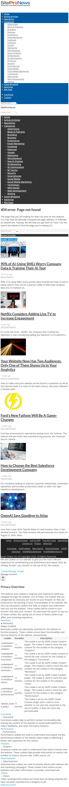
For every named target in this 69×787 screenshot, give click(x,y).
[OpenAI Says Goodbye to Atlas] (13, 509)
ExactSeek (12, 548)
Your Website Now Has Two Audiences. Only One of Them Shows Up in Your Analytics (31, 365)
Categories (9, 21)
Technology (12, 74)
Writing (10, 81)
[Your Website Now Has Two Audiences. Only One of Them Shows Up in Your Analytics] (13, 354)
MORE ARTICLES (9, 239)
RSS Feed (8, 89)
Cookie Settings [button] (8, 571)
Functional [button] (6, 714)
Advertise (8, 87)
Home (7, 14)
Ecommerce (12, 34)
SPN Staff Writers (8, 327)
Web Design (12, 76)
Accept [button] (20, 571)
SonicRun (16, 551)
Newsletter (9, 19)
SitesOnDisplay (52, 548)
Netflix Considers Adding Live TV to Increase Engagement (28, 316)
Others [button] (4, 773)
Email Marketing (14, 37)
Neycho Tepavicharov (10, 378)
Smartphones (13, 66)
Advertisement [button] (8, 758)
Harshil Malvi (6, 478)
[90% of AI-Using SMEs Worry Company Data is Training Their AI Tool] (13, 257)
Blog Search (37, 548)
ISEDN (64, 548)
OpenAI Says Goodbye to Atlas (24, 515)
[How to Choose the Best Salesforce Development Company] (13, 458)
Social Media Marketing (18, 71)
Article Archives (11, 16)
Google (10, 45)
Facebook (11, 40)
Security (11, 63)
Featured (11, 42)
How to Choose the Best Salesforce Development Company (27, 467)
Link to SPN (35, 540)
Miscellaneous (13, 50)
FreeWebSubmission (32, 551)
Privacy (37, 543)
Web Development (15, 79)
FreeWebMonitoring (52, 551)
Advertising (12, 24)
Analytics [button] (5, 743)
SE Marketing (13, 55)
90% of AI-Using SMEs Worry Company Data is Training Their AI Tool (31, 266)
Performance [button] (7, 728)
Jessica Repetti (7, 277)
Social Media (13, 68)
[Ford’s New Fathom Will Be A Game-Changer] (13, 408)
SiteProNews (24, 548)
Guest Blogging (11, 84)
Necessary (8, 623)
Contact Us (27, 543)
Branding (11, 29)
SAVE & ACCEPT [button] (8, 784)
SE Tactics (11, 61)
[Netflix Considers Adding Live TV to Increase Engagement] (13, 307)
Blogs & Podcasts (15, 27)
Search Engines (14, 53)
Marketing (12, 48)
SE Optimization (14, 58)
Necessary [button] (6, 620)
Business (11, 32)
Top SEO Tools (49, 540)
